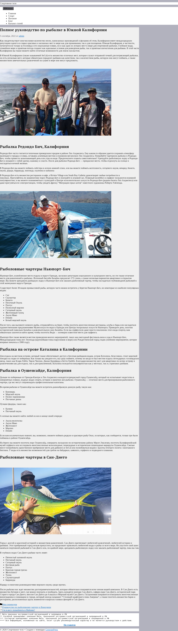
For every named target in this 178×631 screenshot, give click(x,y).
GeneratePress (51, 629)
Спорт (11, 16)
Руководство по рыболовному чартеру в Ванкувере (26, 607)
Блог (10, 21)
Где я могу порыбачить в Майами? (18, 610)
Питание (12, 18)
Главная (12, 13)
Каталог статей (15, 23)
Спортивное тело (8, 3)
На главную (70, 625)
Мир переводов (9, 604)
